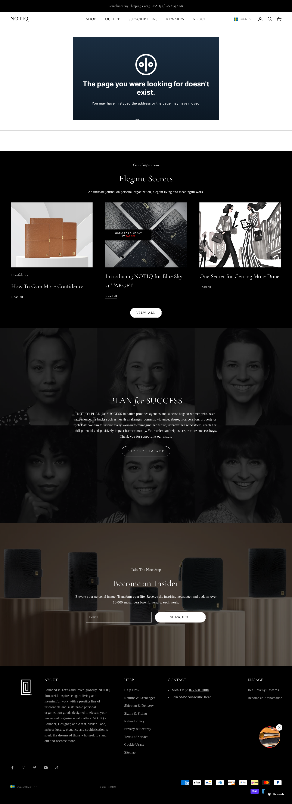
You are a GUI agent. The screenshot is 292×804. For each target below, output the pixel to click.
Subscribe (180, 617)
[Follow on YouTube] (46, 768)
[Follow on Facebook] (12, 768)
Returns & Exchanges (139, 698)
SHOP (91, 19)
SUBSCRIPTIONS (143, 19)
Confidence (20, 275)
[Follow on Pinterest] (34, 768)
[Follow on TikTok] (57, 768)
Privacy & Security (137, 729)
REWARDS (175, 19)
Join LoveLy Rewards (263, 690)
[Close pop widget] (279, 727)
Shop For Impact (146, 451)
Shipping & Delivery (139, 705)
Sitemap (130, 752)
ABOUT (199, 19)
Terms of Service (136, 737)
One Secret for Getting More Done (239, 276)
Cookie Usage (134, 744)
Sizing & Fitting (135, 713)
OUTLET (112, 19)
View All (146, 312)
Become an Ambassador (265, 698)
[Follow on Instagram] (23, 768)
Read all (17, 297)
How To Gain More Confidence (47, 286)
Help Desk (131, 690)
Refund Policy (134, 721)
